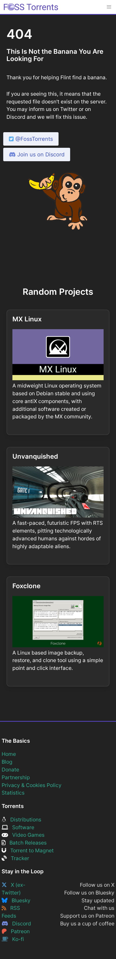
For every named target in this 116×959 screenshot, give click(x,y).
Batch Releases (26, 842)
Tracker (18, 858)
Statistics (13, 792)
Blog (7, 762)
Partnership (16, 777)
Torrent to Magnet (30, 850)
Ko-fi (16, 939)
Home (9, 754)
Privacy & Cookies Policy (32, 785)
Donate (10, 769)
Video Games (26, 835)
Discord (19, 923)
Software (21, 827)
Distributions (23, 819)
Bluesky (19, 900)
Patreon (18, 931)
